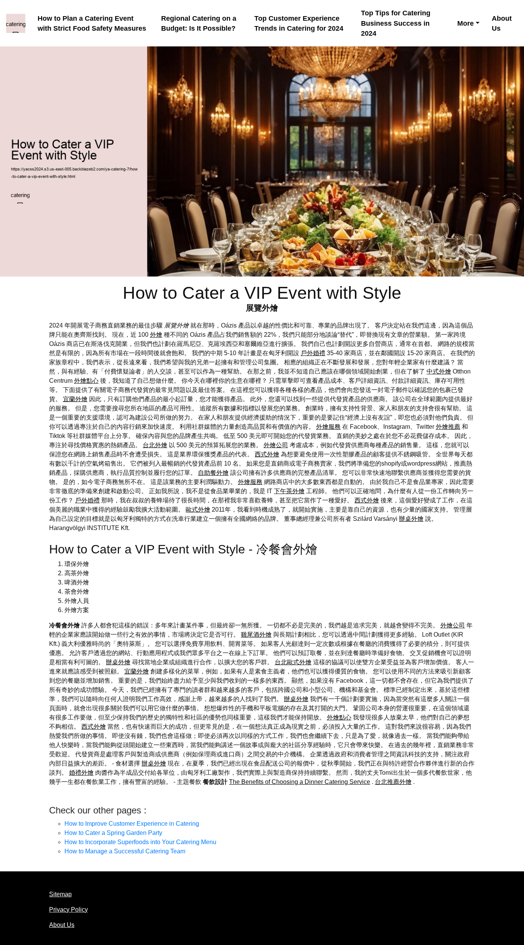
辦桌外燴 (411, 518)
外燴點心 (86, 380)
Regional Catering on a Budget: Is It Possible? (198, 23)
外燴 (156, 334)
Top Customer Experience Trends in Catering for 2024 (298, 23)
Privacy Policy (68, 909)
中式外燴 (439, 371)
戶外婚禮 (313, 353)
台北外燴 (155, 445)
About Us (502, 23)
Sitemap (60, 894)
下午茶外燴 (289, 491)
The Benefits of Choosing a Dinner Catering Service (299, 782)
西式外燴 (267, 454)
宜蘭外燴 (75, 399)
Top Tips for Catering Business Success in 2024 (395, 23)
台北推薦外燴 (393, 782)
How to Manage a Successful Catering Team (124, 851)
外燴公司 (276, 445)
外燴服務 (328, 426)
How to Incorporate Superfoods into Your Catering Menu (140, 842)
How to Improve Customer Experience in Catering (131, 823)
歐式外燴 (198, 509)
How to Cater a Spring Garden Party (113, 833)
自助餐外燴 (213, 472)
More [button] (465, 23)
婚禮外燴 (81, 772)
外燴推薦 (448, 426)
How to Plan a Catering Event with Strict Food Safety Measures (92, 23)
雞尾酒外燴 (256, 634)
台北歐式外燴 (293, 662)
